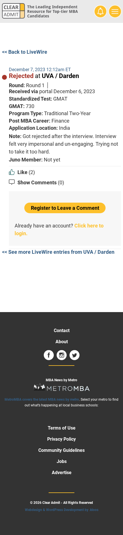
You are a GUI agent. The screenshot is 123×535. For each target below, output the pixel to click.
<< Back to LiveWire (24, 52)
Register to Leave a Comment (65, 208)
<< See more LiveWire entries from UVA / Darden (58, 252)
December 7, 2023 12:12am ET (40, 69)
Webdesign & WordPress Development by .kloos (61, 510)
